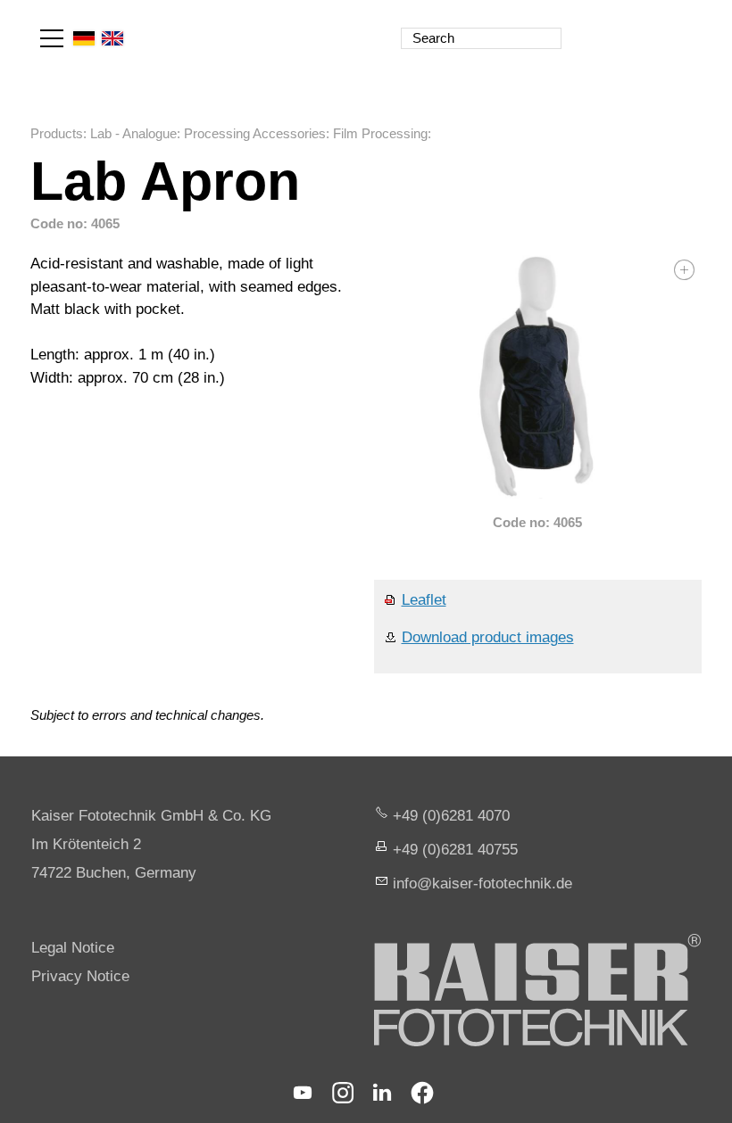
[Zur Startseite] (623, 27)
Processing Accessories (255, 133)
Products (56, 133)
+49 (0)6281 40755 (455, 849)
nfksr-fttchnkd (480, 883)
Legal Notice (72, 947)
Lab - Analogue (133, 133)
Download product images (488, 637)
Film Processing (380, 133)
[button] (51, 38)
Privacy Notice (80, 976)
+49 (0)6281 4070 (451, 815)
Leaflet (424, 599)
